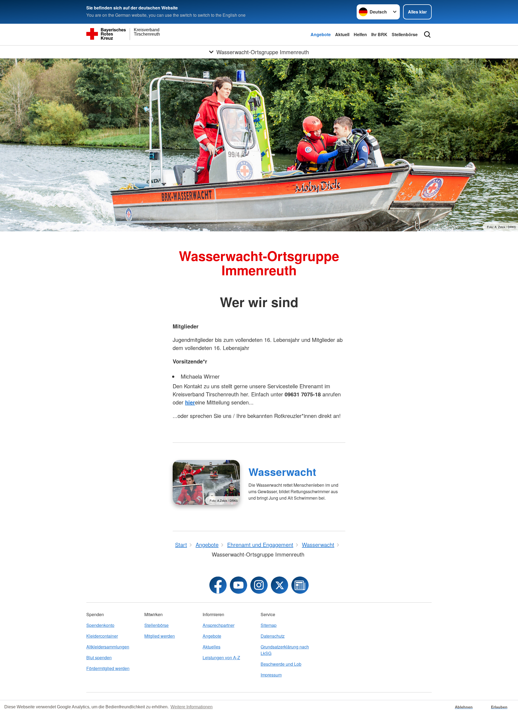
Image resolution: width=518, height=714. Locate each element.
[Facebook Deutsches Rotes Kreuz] (218, 585)
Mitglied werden (159, 636)
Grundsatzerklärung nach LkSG (285, 650)
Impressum (271, 675)
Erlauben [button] (499, 707)
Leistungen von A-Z (221, 657)
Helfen (360, 34)
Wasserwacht (282, 471)
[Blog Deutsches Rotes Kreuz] (300, 585)
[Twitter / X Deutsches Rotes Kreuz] (279, 585)
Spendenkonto (100, 625)
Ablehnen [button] (464, 707)
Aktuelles (211, 647)
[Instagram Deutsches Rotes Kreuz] (259, 585)
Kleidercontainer (102, 636)
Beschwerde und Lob (281, 664)
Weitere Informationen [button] (192, 707)
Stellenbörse (405, 34)
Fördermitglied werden (108, 668)
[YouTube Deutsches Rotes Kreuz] (238, 585)
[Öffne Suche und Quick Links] (427, 34)
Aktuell (342, 34)
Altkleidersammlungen (107, 647)
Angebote (321, 34)
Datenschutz (273, 636)
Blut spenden (99, 657)
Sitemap (269, 625)
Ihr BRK (379, 34)
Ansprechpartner (218, 625)
